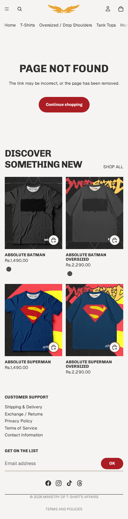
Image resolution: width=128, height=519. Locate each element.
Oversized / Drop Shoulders (65, 25)
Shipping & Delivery (23, 407)
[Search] (19, 9)
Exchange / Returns (24, 414)
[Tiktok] (69, 483)
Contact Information (24, 435)
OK (112, 463)
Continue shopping (64, 104)
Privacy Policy (18, 421)
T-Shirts (27, 25)
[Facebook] (48, 483)
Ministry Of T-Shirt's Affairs (71, 497)
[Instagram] (58, 483)
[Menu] (7, 9)
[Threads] (79, 483)
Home (10, 25)
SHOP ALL (113, 166)
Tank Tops (106, 25)
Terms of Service (21, 428)
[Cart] (120, 9)
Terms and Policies (64, 509)
